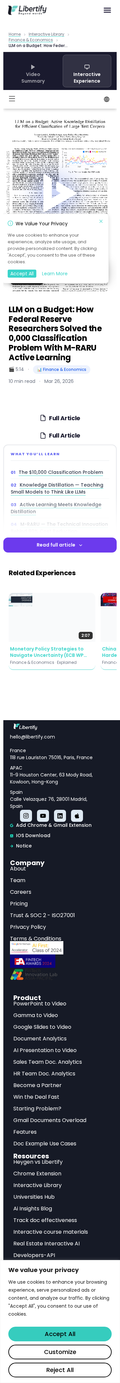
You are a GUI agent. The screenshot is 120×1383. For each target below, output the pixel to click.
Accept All (60, 1334)
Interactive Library (46, 34)
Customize (60, 1352)
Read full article (56, 545)
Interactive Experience (87, 77)
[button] (107, 10)
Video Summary (33, 77)
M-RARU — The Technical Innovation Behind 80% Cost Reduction (59, 528)
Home (15, 34)
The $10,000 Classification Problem (61, 472)
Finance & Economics (31, 40)
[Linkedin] (60, 816)
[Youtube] (43, 816)
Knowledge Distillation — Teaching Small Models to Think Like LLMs (57, 488)
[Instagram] (26, 816)
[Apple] (77, 816)
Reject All (60, 1370)
